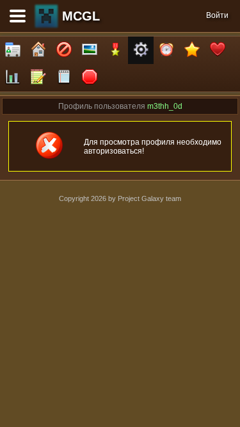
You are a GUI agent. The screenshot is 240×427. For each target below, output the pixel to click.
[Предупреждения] (89, 78)
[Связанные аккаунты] (217, 50)
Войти (217, 15)
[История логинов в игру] (38, 78)
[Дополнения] (141, 50)
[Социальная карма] (13, 78)
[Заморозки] (166, 50)
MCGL (81, 16)
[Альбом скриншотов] (89, 50)
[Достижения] (115, 50)
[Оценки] (192, 50)
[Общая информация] (13, 50)
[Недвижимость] (38, 50)
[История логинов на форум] (64, 78)
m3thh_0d (164, 106)
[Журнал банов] (64, 50)
